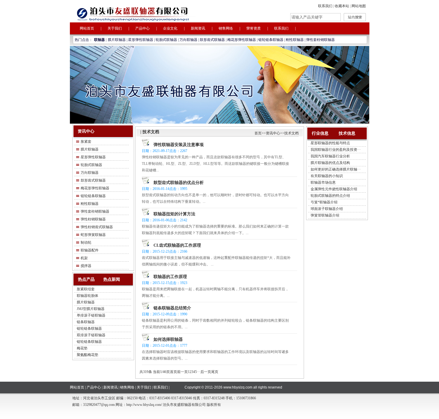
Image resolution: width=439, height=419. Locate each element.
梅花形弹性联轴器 (241, 40)
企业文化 (170, 28)
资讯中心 (273, 133)
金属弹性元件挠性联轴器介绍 (334, 189)
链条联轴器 (86, 322)
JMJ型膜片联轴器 (91, 309)
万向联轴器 (188, 40)
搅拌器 (86, 266)
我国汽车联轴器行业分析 (330, 156)
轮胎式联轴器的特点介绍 (330, 196)
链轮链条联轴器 (270, 40)
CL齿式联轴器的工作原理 (177, 245)
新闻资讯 (198, 28)
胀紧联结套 (86, 289)
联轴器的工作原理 (170, 276)
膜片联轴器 (117, 40)
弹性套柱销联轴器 (320, 40)
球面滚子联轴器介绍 (327, 209)
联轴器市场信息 (323, 182)
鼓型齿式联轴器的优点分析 (179, 182)
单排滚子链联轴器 (91, 315)
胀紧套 (86, 141)
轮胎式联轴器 (166, 40)
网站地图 (358, 6)
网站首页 (87, 28)
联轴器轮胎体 (87, 296)
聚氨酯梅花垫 (87, 355)
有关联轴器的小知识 (327, 176)
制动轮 (86, 242)
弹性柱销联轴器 (93, 219)
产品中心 (142, 28)
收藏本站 (342, 6)
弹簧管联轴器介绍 (325, 215)
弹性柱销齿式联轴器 (97, 227)
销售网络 (226, 28)
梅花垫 (82, 348)
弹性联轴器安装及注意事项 (179, 144)
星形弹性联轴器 (140, 40)
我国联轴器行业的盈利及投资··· (336, 150)
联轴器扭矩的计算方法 (174, 214)
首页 (258, 133)
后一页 (205, 372)
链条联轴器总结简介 (172, 308)
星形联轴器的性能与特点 (330, 143)
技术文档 (291, 133)
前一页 (182, 372)
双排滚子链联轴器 (91, 335)
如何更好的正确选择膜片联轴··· (336, 169)
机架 (84, 258)
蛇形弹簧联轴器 (93, 235)
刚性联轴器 (295, 40)
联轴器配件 (90, 250)
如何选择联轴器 (168, 339)
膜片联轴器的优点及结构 (330, 163)
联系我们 (325, 6)
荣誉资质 (253, 28)
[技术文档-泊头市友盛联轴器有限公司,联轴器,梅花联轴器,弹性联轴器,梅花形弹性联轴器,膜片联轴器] (150, 12)
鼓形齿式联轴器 (212, 40)
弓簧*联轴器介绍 (324, 202)
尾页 (214, 372)
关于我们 (115, 28)
